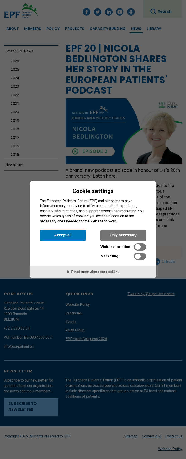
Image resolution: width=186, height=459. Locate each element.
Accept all (62, 235)
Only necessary (123, 235)
